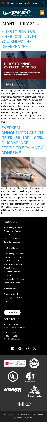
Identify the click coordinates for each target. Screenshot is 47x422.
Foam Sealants (10, 235)
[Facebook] (20, 348)
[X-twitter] (34, 348)
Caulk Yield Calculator (13, 261)
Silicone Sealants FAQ (13, 257)
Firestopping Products (13, 227)
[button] (42, 12)
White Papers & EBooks (14, 264)
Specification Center (12, 283)
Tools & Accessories (12, 242)
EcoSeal (7, 275)
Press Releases (10, 268)
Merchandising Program (14, 279)
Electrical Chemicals (12, 238)
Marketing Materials (12, 272)
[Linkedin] (13, 348)
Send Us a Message (12, 339)
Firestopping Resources (14, 253)
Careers (7, 301)
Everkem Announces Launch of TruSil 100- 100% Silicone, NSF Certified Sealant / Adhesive (22, 140)
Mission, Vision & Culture (14, 298)
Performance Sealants (13, 231)
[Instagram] (27, 348)
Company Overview (12, 294)
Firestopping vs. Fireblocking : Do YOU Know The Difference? (19, 39)
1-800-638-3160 (12, 333)
